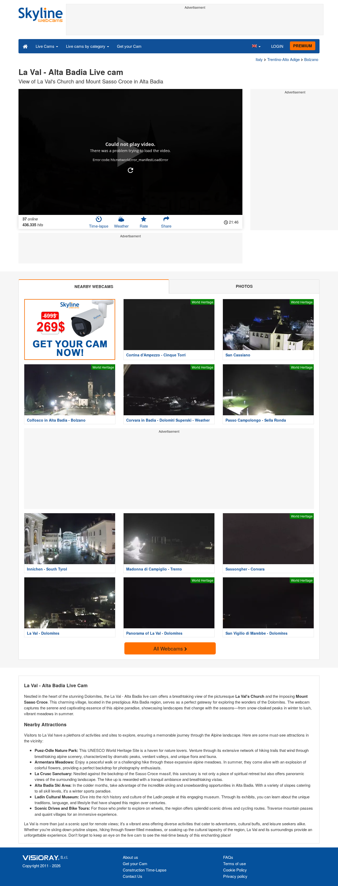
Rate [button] (144, 226)
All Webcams (168, 648)
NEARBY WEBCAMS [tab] (93, 286)
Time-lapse (98, 226)
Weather (121, 226)
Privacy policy (235, 876)
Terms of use (234, 863)
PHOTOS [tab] (244, 286)
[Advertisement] (194, 23)
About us (130, 857)
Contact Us (132, 876)
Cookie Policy (235, 870)
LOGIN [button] (277, 46)
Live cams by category (86, 46)
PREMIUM (302, 46)
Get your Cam (129, 46)
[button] (256, 46)
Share (166, 226)
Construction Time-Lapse (144, 870)
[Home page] (25, 46)
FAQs (228, 857)
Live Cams (45, 46)
